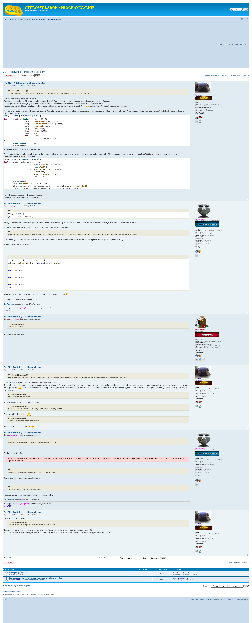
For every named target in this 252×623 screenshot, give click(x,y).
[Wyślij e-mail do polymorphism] (196, 255)
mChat (229, 44)
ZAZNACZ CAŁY (26, 116)
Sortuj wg (139, 558)
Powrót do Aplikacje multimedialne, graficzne (18, 586)
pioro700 (12, 85)
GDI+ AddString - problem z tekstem (24, 71)
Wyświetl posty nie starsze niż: (109, 558)
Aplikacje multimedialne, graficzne (51, 19)
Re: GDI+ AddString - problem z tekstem (25, 83)
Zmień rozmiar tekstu (246, 19)
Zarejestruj (237, 44)
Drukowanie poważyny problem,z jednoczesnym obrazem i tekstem (36, 578)
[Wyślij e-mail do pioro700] (196, 121)
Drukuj (242, 19)
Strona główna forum (13, 19)
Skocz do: (206, 586)
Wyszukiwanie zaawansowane (238, 11)
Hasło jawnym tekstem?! (19, 573)
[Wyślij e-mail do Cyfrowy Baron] (196, 359)
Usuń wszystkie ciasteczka (204, 599)
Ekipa (192, 599)
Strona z (240, 75)
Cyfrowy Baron (14, 319)
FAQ (222, 44)
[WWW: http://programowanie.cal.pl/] (200, 359)
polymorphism (13, 206)
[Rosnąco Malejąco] (158, 558)
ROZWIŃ (36, 116)
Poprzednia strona (10, 558)
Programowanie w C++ (30, 19)
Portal (21, 574)
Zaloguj (245, 44)
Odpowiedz (6, 74)
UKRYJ (16, 116)
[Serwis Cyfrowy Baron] (14, 10)
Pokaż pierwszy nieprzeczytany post (215, 75)
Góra (247, 199)
